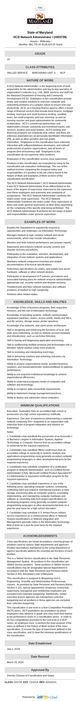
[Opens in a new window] (47, 697)
